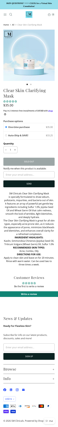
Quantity (8, 143)
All (13, 24)
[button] (10, 101)
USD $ (8, 399)
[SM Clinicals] (29, 14)
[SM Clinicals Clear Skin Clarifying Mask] (29, 55)
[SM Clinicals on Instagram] (19, 390)
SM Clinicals (17, 420)
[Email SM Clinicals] (25, 390)
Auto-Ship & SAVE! (18, 135)
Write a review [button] (29, 294)
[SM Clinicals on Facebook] (6, 390)
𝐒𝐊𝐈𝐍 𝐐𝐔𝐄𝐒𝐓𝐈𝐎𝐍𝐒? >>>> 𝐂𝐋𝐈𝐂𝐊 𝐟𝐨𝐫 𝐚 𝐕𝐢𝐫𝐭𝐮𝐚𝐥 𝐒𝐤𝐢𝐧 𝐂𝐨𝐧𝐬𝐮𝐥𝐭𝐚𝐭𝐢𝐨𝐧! (29, 4)
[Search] (11, 14)
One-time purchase (19, 127)
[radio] (6, 127)
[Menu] (5, 14)
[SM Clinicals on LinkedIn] (13, 390)
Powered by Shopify (35, 420)
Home (6, 24)
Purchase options (13, 121)
